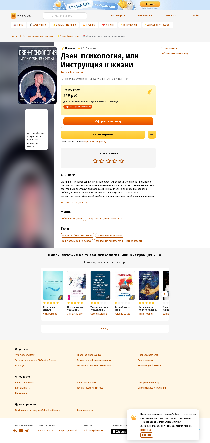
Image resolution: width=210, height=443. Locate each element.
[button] (164, 294)
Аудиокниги (39, 24)
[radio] (95, 160)
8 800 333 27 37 (46, 430)
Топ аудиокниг (130, 24)
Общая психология (72, 218)
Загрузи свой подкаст (158, 24)
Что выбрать (118, 15)
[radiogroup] (108, 161)
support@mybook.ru (69, 430)
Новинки (90, 24)
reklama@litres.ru (93, 430)
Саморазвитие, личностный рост (104, 218)
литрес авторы (133, 241)
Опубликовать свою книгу (174, 53)
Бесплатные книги (66, 24)
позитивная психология (108, 241)
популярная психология (109, 235)
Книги (20, 24)
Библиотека (145, 15)
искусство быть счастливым (77, 235)
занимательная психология (76, 241)
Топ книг (110, 24)
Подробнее (145, 430)
